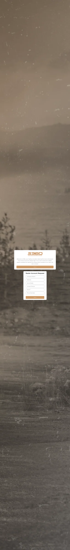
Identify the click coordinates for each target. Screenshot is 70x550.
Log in (35, 267)
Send (35, 297)
